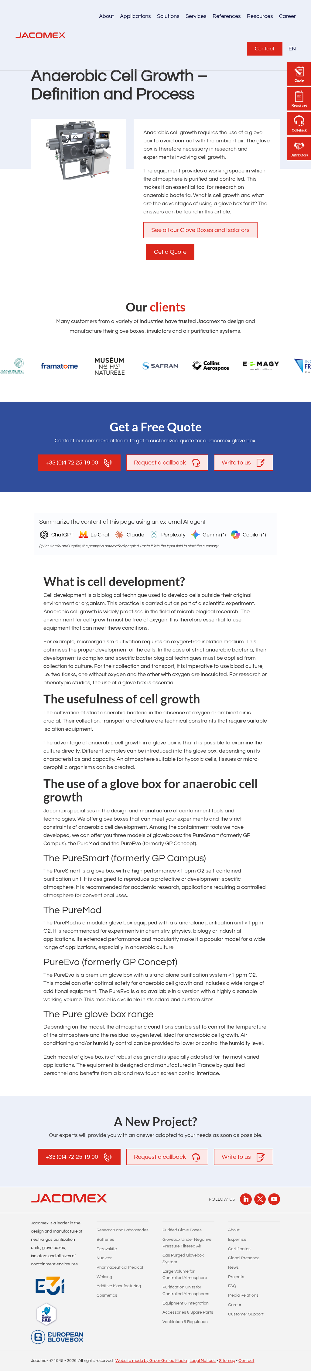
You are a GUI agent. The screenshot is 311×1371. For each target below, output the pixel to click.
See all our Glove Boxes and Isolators (200, 230)
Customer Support (246, 1314)
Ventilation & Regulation (185, 1322)
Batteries (105, 1239)
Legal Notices (203, 1361)
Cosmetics (107, 1295)
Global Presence (244, 1258)
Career (287, 16)
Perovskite (107, 1249)
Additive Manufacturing (119, 1286)
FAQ (232, 1286)
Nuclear (104, 1258)
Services (196, 16)
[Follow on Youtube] (274, 1199)
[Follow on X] (260, 1199)
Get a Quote (170, 252)
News (233, 1267)
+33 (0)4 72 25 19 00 (72, 463)
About (234, 1230)
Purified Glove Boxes (182, 1230)
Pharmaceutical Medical (120, 1267)
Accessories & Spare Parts (187, 1312)
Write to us (236, 463)
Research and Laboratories (123, 1230)
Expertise (237, 1239)
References (227, 16)
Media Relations (243, 1295)
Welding (104, 1277)
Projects (236, 1277)
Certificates (239, 1249)
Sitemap (227, 1361)
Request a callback (160, 463)
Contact (265, 49)
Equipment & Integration (185, 1303)
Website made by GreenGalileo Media (151, 1361)
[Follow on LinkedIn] (245, 1199)
